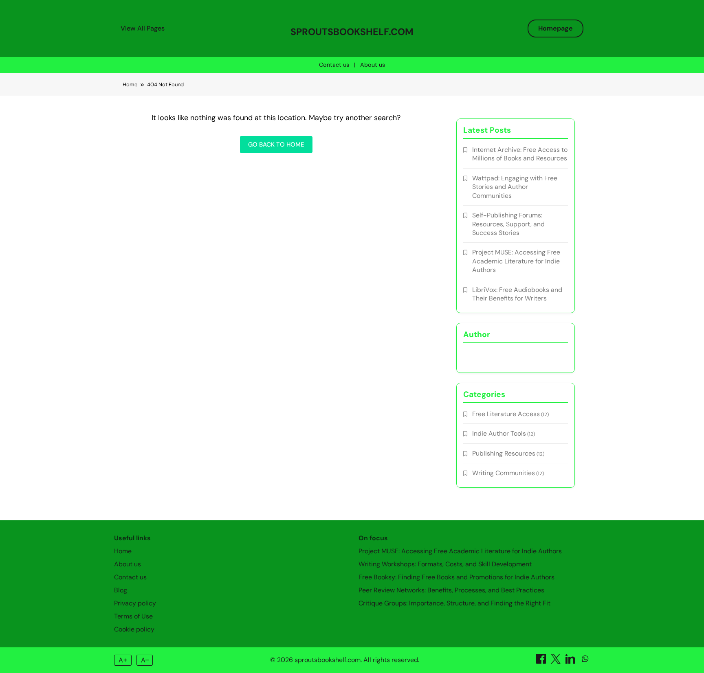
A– (145, 660)
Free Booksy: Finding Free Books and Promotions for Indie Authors (456, 577)
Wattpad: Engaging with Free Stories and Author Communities (514, 187)
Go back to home (276, 144)
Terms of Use (133, 616)
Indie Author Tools (499, 433)
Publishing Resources (503, 453)
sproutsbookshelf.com (352, 32)
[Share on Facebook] (542, 661)
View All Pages (143, 28)
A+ (123, 660)
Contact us (334, 64)
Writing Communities (503, 473)
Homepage (555, 28)
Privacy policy (135, 603)
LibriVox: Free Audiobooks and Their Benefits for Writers (517, 294)
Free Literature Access (506, 414)
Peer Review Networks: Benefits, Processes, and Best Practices (451, 590)
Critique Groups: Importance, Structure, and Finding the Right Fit (454, 603)
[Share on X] (556, 661)
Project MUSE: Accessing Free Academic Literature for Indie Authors (516, 261)
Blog (120, 590)
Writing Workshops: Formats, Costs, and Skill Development (445, 564)
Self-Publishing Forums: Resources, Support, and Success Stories (508, 224)
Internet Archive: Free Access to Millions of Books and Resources (520, 153)
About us (372, 64)
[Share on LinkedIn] (571, 661)
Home (123, 551)
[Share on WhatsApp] (585, 661)
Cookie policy (134, 629)
